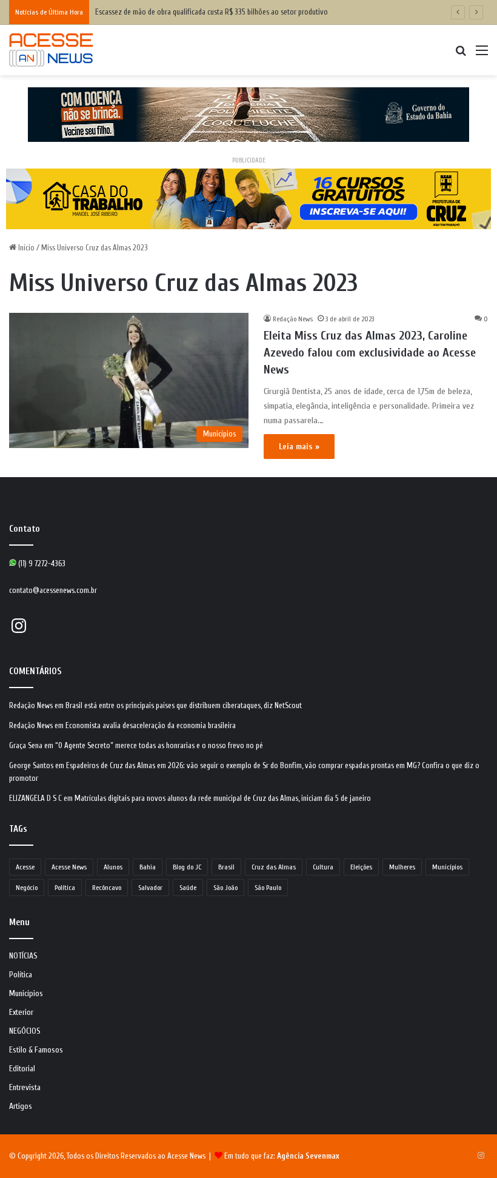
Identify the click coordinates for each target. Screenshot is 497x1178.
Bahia (147, 867)
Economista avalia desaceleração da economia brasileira (150, 725)
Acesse (25, 867)
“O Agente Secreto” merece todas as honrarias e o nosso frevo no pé (159, 745)
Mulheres (402, 867)
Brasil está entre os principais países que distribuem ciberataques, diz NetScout (183, 705)
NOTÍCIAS (23, 956)
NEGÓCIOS (25, 1031)
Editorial (22, 1069)
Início (25, 247)
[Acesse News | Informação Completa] (51, 50)
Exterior (21, 1012)
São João (225, 887)
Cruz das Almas (274, 867)
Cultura (323, 867)
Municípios (447, 867)
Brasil (226, 867)
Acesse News (69, 867)
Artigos (20, 1106)
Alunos (113, 867)
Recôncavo (106, 887)
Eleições (361, 867)
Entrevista (25, 1088)
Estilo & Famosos (36, 1050)
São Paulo (268, 887)
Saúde (187, 887)
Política (65, 887)
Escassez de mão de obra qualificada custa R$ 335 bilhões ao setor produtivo (212, 11)
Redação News (293, 319)
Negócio (27, 887)
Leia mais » (299, 446)
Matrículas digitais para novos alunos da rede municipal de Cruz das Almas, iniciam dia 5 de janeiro (223, 798)
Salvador (150, 887)
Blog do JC (187, 867)
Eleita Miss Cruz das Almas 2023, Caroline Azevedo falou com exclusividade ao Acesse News (370, 352)
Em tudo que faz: (281, 1155)
